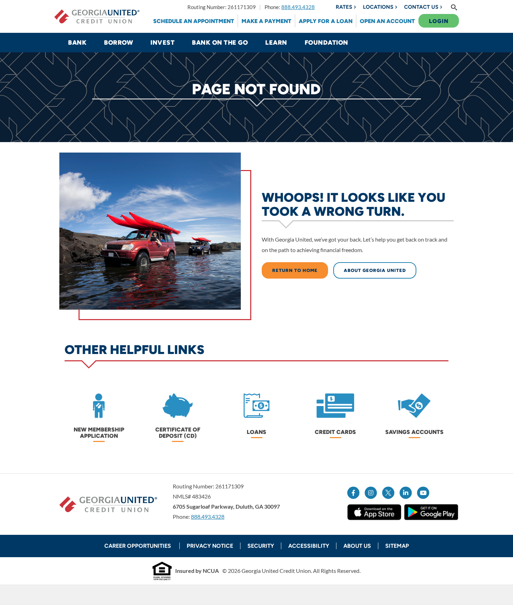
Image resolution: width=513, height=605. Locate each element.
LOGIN (438, 21)
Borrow (118, 42)
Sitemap (397, 546)
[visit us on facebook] (353, 493)
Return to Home (295, 270)
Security (260, 546)
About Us (357, 546)
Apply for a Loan (325, 21)
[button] (454, 7)
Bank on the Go (220, 42)
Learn (276, 42)
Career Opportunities (138, 546)
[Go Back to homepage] (97, 16)
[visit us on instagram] (371, 493)
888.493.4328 (298, 7)
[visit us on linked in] (406, 493)
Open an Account (387, 21)
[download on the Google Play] (431, 512)
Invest (162, 42)
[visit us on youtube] (423, 493)
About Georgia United (375, 270)
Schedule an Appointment (193, 21)
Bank (77, 42)
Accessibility (308, 546)
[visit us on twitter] (388, 493)
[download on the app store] (374, 512)
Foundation (326, 42)
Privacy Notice (210, 546)
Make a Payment (266, 21)
